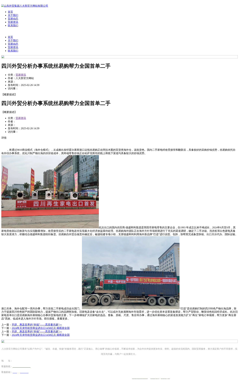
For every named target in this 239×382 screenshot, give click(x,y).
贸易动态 (13, 18)
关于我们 (13, 15)
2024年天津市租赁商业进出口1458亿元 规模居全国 (41, 328)
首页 (10, 11)
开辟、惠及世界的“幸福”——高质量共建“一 (37, 324)
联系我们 (13, 25)
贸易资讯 (13, 22)
